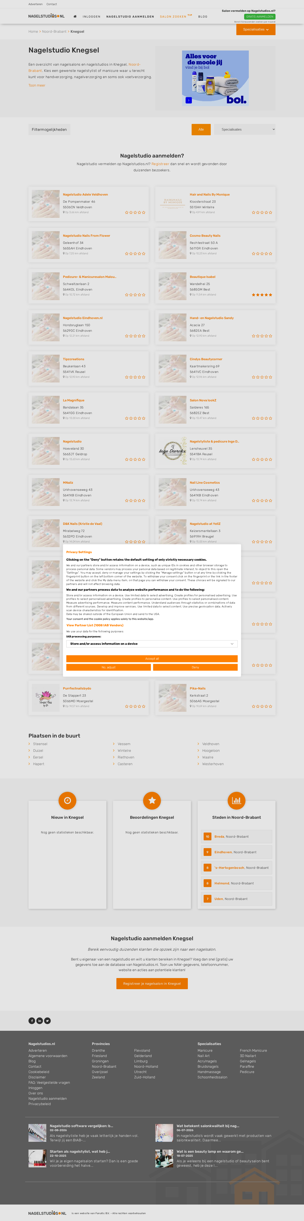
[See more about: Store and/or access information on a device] (232, 644)
